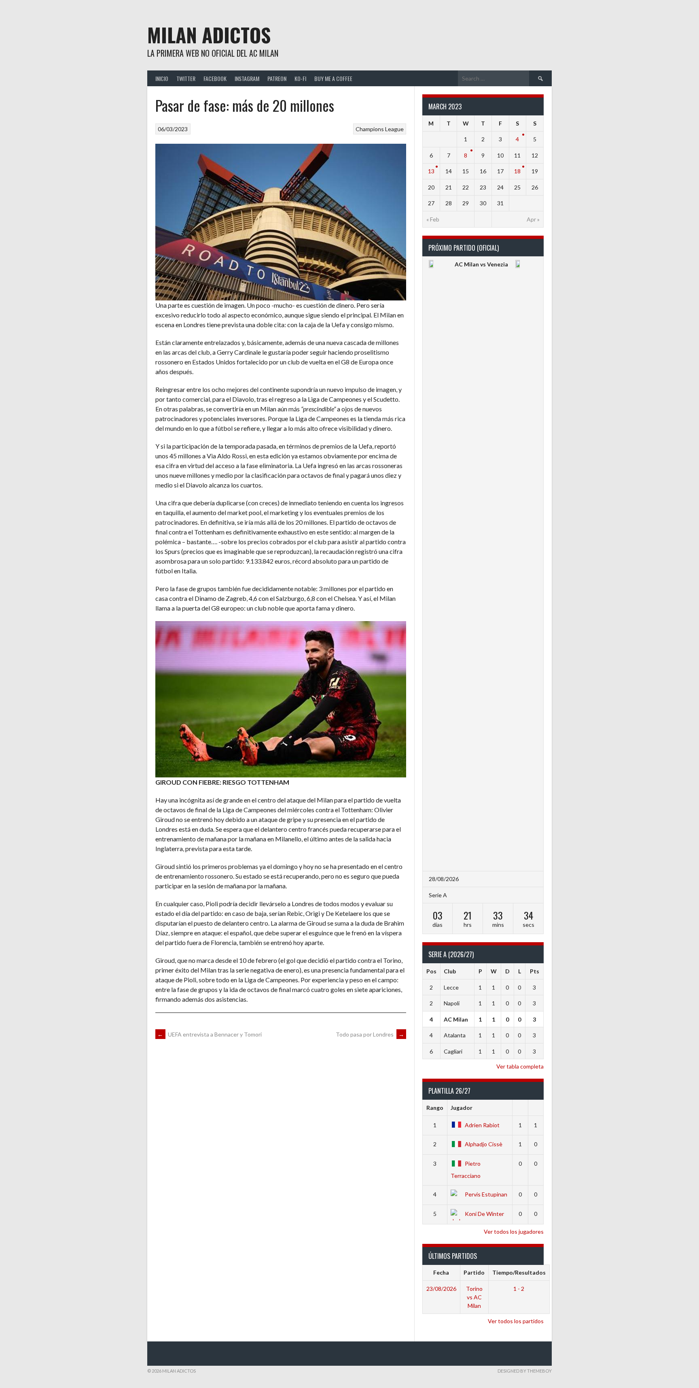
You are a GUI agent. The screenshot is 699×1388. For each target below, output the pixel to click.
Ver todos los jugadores (514, 1231)
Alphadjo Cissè (483, 1144)
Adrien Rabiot (482, 1125)
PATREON (276, 78)
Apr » (533, 219)
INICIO (161, 78)
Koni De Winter (484, 1213)
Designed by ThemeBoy (525, 1370)
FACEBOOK (215, 78)
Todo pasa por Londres (370, 1034)
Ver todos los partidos (516, 1321)
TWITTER (185, 78)
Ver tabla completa (520, 1066)
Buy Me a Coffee (333, 78)
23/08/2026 (441, 1288)
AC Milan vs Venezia (481, 264)
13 (431, 171)
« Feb (432, 219)
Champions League (380, 129)
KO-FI (300, 78)
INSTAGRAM (247, 78)
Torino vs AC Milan (474, 1297)
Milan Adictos (209, 34)
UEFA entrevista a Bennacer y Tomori (209, 1034)
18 (517, 171)
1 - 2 (518, 1288)
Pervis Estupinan (486, 1194)
